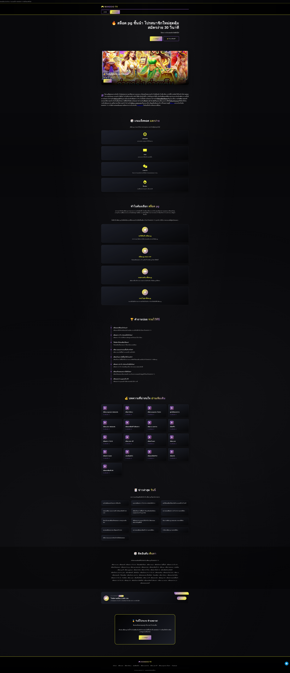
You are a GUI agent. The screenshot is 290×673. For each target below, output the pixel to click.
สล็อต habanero (169, 567)
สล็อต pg (172, 103)
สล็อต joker (131, 577)
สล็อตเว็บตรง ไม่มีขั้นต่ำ (160, 564)
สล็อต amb (120, 665)
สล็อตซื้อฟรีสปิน (138, 577)
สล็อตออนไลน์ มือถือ (173, 575)
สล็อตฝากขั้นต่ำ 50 (155, 570)
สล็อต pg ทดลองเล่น (135, 567)
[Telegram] (286, 663)
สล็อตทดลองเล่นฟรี (145, 583)
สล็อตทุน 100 (128, 580)
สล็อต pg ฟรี (121, 570)
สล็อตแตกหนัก (154, 577)
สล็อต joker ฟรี (153, 665)
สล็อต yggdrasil (129, 570)
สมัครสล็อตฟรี (129, 572)
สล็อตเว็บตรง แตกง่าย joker (118, 572)
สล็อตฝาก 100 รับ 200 (118, 580)
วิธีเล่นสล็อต (123, 575)
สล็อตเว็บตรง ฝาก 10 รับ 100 (147, 572)
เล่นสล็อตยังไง (136, 665)
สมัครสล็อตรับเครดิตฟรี (166, 570)
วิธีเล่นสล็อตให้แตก (141, 564)
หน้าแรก (115, 665)
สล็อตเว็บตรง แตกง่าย (132, 575)
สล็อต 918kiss (163, 575)
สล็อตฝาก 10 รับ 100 (116, 577)
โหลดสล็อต (155, 575)
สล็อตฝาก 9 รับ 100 (131, 564)
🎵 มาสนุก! (156, 38)
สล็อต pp (162, 567)
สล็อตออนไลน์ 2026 (168, 572)
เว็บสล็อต (124, 577)
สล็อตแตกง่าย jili (172, 580)
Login (105, 12)
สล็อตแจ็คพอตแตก (115, 567)
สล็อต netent (150, 564)
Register (115, 12)
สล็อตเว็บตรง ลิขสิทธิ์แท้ (137, 580)
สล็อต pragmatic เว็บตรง (164, 665)
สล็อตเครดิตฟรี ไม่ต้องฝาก (150, 580)
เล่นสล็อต (176, 567)
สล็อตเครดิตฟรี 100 (154, 567)
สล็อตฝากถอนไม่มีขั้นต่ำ (172, 577)
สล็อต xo (176, 572)
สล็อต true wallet (162, 580)
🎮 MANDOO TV (109, 7)
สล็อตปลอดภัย (115, 575)
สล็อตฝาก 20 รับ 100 (172, 564)
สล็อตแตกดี (122, 564)
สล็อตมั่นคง (136, 572)
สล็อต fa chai (115, 564)
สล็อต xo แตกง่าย (145, 665)
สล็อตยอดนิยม (158, 572)
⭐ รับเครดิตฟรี (171, 38)
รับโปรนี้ (182, 598)
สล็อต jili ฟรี (146, 577)
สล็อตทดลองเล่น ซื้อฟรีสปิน (145, 575)
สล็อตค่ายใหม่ (137, 570)
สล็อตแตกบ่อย (145, 567)
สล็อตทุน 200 (162, 577)
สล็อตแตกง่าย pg (125, 567)
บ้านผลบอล (140, 105)
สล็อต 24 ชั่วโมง (146, 570)
